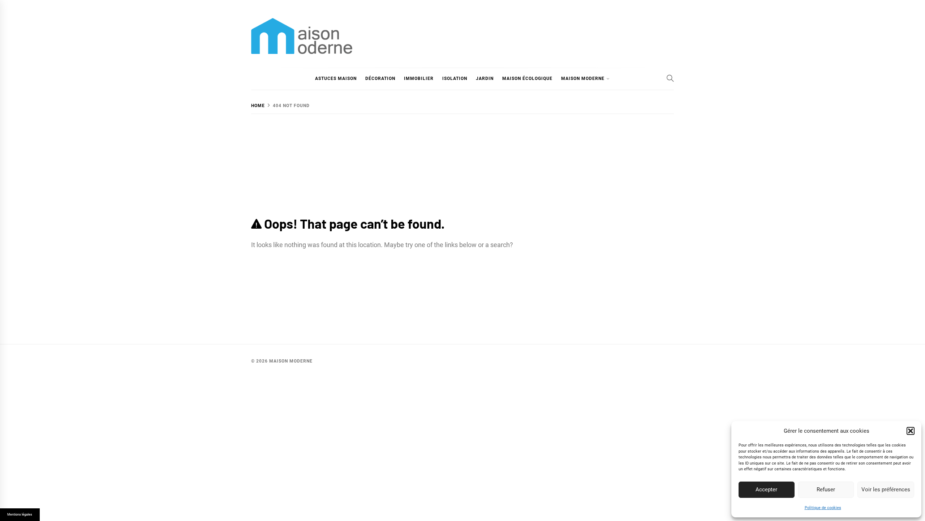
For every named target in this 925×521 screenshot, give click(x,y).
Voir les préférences (885, 489)
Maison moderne (583, 78)
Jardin (485, 78)
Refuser (826, 489)
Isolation (454, 78)
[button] (910, 431)
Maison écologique (527, 78)
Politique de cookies (823, 507)
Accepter (766, 489)
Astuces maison (336, 78)
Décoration (380, 78)
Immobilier (419, 78)
